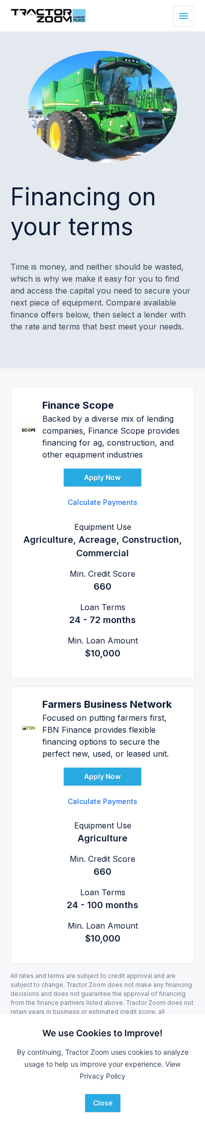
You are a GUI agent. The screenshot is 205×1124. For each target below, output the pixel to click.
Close (102, 1103)
